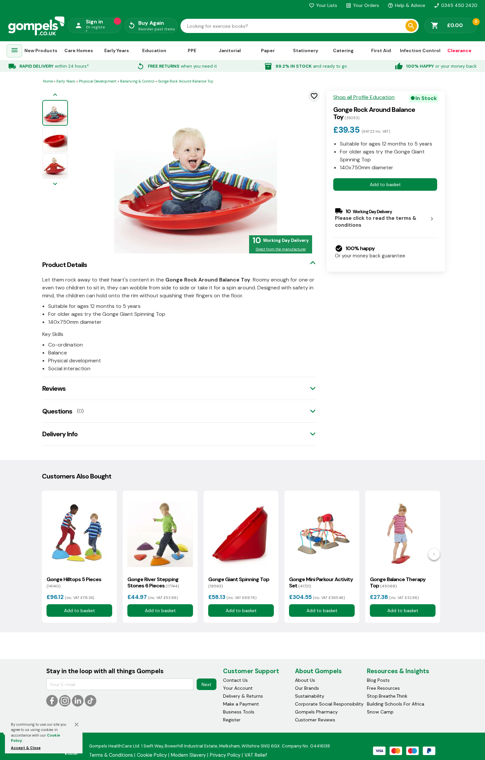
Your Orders (362, 5)
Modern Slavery (188, 755)
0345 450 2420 (455, 5)
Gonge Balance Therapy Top (398, 582)
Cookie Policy (152, 755)
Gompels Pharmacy (316, 712)
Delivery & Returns (243, 696)
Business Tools (238, 712)
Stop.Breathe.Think (387, 696)
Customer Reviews (315, 720)
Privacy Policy (225, 755)
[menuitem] (14, 51)
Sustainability (309, 696)
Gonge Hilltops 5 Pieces (74, 582)
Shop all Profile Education (364, 97)
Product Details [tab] (64, 264)
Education (154, 50)
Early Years (116, 50)
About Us (305, 680)
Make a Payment (241, 704)
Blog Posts (378, 680)
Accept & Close (26, 747)
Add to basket (385, 184)
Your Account (238, 688)
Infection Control (420, 50)
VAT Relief (255, 755)
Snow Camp (380, 712)
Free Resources (383, 688)
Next (206, 684)
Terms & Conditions (111, 755)
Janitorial (230, 50)
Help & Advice (406, 5)
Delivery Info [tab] (60, 434)
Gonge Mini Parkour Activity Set (321, 582)
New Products (40, 50)
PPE (192, 50)
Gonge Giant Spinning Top (238, 582)
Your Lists (323, 5)
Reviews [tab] (54, 388)
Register (232, 720)
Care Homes (78, 50)
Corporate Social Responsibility (329, 704)
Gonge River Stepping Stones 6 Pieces (153, 582)
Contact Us (235, 680)
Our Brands (307, 688)
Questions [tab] (57, 411)
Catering (343, 50)
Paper (268, 50)
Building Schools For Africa (395, 704)
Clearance (459, 50)
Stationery (305, 50)
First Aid (381, 50)
